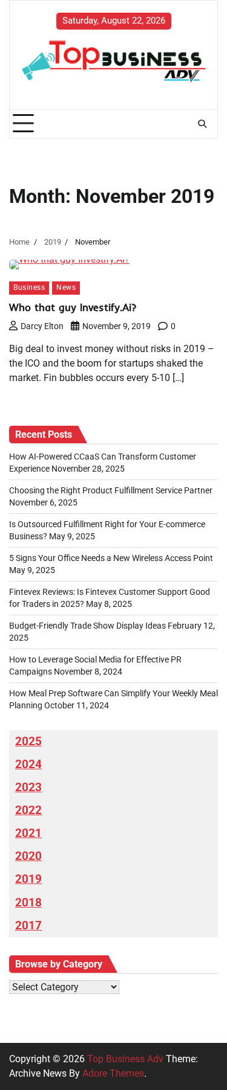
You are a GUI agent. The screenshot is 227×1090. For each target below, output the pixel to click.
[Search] (202, 124)
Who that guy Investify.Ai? (72, 307)
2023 (28, 787)
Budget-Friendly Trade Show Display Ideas (87, 625)
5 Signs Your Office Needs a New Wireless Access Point (111, 558)
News (66, 287)
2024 (28, 764)
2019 (28, 879)
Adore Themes (113, 1073)
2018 (28, 902)
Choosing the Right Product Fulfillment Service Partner (110, 490)
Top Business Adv (125, 1059)
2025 (28, 741)
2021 (28, 833)
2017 (28, 925)
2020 (28, 856)
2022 (28, 810)
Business (29, 287)
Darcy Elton (42, 326)
